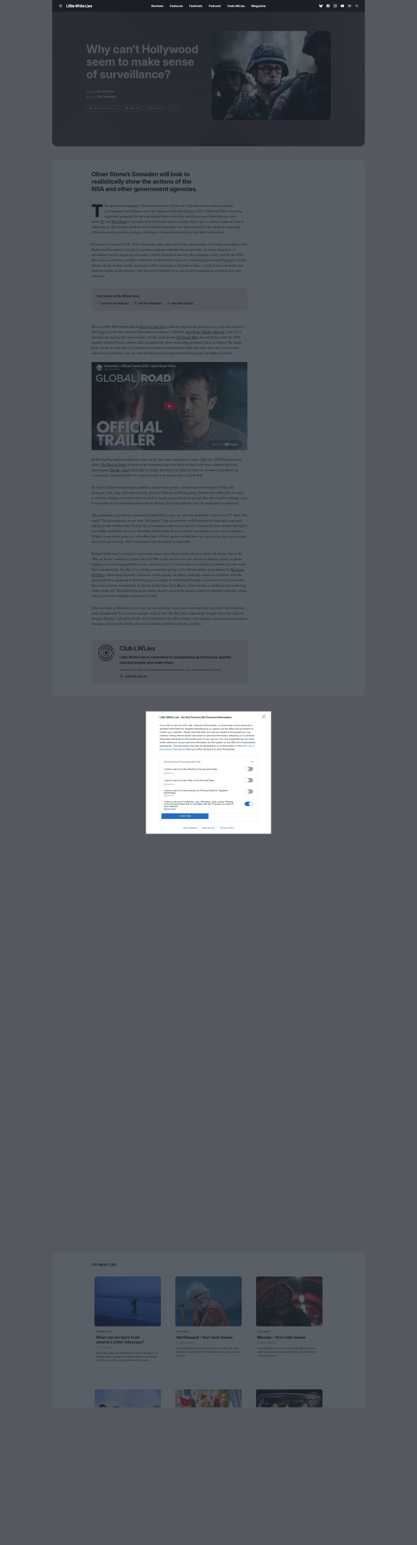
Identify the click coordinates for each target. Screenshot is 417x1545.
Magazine (258, 6)
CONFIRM (185, 816)
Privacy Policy (227, 827)
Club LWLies (236, 6)
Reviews (157, 6)
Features (176, 6)
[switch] (249, 769)
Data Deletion (190, 827)
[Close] (265, 717)
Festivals (195, 6)
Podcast (215, 6)
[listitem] (208, 762)
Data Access (208, 827)
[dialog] (208, 772)
